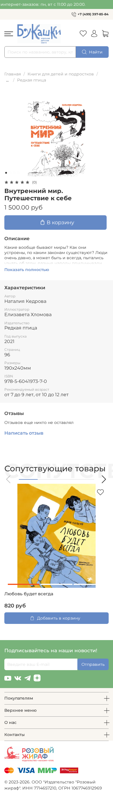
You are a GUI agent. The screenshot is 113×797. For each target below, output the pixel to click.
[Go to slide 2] (10, 173)
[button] (8, 479)
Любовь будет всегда (28, 593)
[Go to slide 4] (18, 173)
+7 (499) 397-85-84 (93, 14)
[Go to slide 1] (6, 173)
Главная (12, 74)
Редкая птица (31, 80)
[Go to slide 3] (14, 173)
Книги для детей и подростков (61, 74)
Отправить (93, 664)
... (7, 80)
